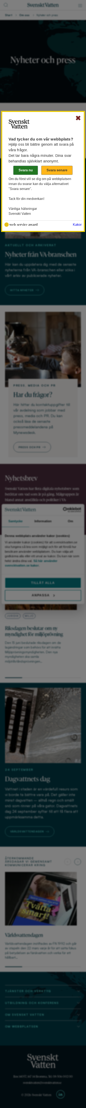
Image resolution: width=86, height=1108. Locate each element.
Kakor (77, 224)
